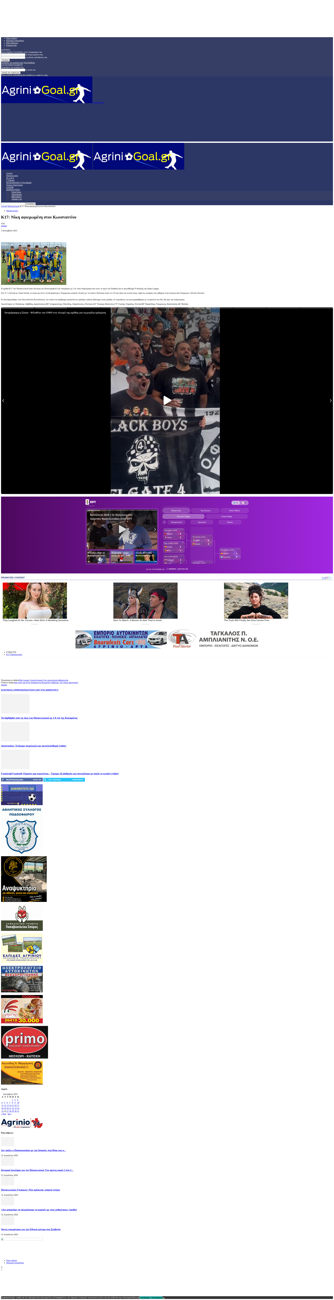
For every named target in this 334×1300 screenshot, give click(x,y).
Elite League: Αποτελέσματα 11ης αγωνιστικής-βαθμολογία (43, 680)
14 (10, 1105)
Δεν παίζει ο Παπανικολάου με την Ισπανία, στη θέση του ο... (33, 1150)
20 (8, 1108)
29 (13, 1111)
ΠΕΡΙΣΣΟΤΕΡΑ (13, 190)
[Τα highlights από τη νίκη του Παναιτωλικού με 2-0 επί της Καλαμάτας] (15, 713)
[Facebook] (5, 234)
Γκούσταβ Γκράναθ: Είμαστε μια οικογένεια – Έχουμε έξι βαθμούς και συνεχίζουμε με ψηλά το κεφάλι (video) (60, 773)
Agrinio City (16, 199)
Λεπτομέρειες (157, 1298)
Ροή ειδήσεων (12, 43)
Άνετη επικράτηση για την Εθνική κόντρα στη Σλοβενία (31, 1229)
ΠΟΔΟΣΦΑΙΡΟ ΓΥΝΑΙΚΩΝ (19, 183)
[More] (43, 234)
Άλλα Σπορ (16, 192)
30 (15, 1111)
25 (2, 1111)
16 (15, 1105)
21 (10, 1108)
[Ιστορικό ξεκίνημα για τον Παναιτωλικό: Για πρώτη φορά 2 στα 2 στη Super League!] (7, 1165)
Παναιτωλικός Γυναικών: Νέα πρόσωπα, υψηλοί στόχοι (30, 1189)
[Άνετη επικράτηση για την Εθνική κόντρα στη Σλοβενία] (7, 1224)
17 (18, 1105)
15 (13, 1105)
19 (5, 1108)
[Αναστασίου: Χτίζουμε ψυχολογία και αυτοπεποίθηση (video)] (15, 741)
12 (5, 1105)
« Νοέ (3, 1114)
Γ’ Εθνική (10, 180)
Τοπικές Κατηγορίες (14, 185)
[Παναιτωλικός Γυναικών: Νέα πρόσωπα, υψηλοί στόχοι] (7, 1185)
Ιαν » (10, 1114)
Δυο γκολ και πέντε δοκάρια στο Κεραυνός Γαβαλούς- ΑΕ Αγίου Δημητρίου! (46, 682)
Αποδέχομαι (145, 1298)
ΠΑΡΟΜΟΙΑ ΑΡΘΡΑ (10, 690)
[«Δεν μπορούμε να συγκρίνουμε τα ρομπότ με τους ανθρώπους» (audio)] (7, 1204)
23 (15, 1108)
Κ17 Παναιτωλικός (14, 654)
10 (18, 1102)
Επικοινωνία (11, 45)
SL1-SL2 (10, 178)
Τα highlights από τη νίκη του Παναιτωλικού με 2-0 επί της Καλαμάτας (39, 718)
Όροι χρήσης (11, 38)
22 (13, 1108)
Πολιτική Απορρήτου (15, 41)
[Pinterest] (24, 234)
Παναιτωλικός (12, 176)
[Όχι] (164, 1298)
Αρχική (9, 173)
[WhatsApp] (33, 234)
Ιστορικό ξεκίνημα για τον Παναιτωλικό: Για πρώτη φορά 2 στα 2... (37, 1170)
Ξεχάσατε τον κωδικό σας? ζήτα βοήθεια (18, 63)
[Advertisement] (167, 123)
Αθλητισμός (16, 194)
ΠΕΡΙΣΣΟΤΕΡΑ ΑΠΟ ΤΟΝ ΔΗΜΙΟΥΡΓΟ (39, 690)
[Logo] (47, 169)
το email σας (30, 70)
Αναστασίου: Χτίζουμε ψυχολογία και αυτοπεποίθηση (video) (33, 745)
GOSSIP (10, 187)
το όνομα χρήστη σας (34, 54)
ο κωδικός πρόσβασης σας (36, 57)
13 (8, 1105)
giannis (4, 226)
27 (8, 1111)
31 (18, 1111)
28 (10, 1111)
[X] (14, 234)
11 (2, 1105)
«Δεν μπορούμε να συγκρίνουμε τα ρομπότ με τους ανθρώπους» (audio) (39, 1209)
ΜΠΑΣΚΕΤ (16, 197)
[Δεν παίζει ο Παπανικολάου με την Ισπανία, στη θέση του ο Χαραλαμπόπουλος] (7, 1145)
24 (18, 1108)
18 (2, 1108)
